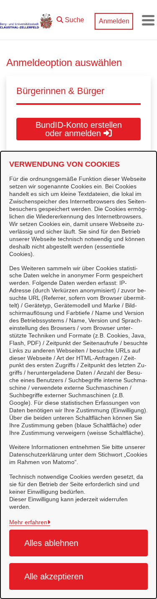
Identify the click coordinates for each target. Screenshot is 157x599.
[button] (70, 18)
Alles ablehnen (51, 543)
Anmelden (114, 21)
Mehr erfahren (28, 522)
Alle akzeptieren (53, 576)
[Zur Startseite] (26, 20)
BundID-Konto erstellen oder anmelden (79, 129)
